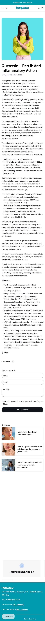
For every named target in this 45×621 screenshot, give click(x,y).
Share (6, 353)
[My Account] (38, 8)
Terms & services (30, 619)
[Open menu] (2, 8)
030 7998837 (18, 604)
